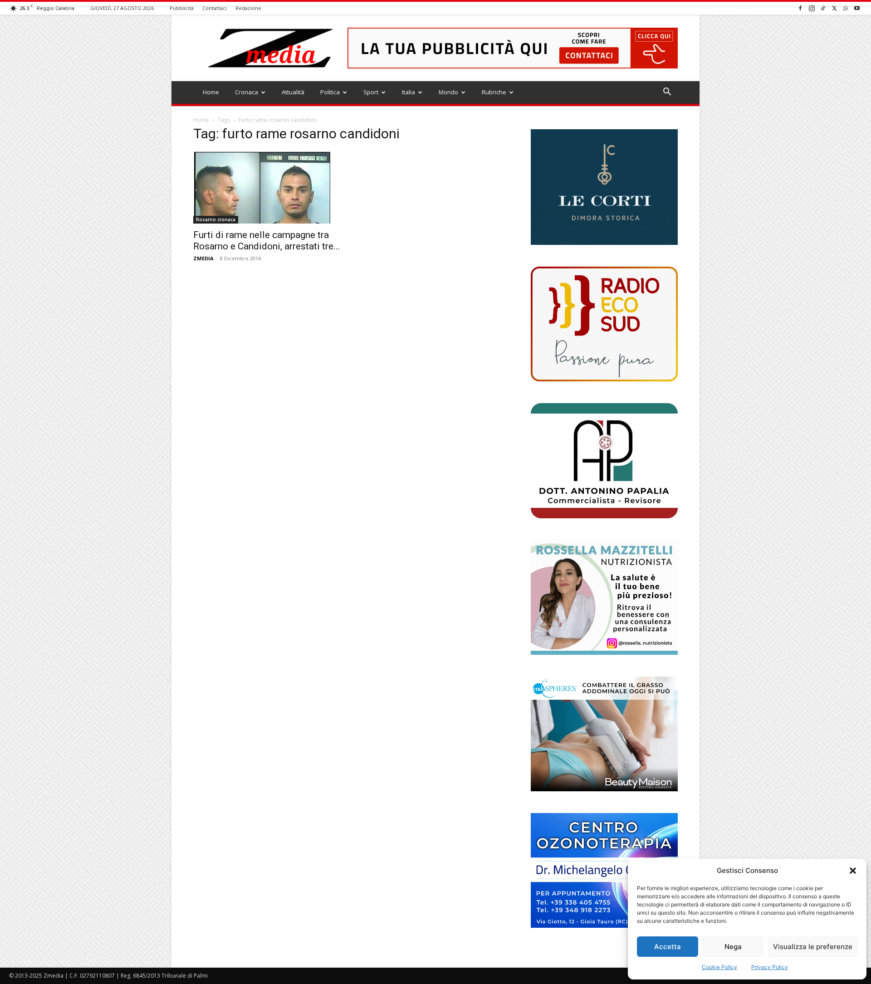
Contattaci (214, 8)
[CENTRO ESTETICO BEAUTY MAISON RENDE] (604, 734)
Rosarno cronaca (215, 219)
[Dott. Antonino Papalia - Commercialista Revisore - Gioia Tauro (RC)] (604, 460)
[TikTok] (823, 8)
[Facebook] (800, 8)
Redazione (248, 8)
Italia (408, 92)
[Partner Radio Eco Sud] (604, 324)
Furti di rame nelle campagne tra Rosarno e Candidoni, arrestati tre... (266, 240)
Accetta (667, 946)
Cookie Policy (719, 967)
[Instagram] (812, 8)
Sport (370, 92)
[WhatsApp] (846, 8)
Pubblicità (182, 8)
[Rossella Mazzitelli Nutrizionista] (604, 597)
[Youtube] (857, 8)
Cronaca (246, 92)
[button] (852, 870)
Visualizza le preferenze (812, 946)
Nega (733, 946)
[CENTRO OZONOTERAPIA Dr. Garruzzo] (604, 870)
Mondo (448, 92)
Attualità (293, 92)
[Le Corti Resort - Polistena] (604, 187)
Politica (330, 92)
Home (211, 92)
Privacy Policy (769, 967)
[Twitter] (834, 8)
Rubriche (494, 92)
